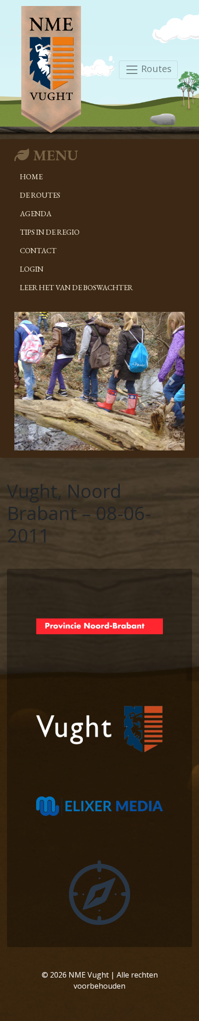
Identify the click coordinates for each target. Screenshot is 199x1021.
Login (32, 269)
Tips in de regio (50, 232)
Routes (155, 68)
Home (31, 177)
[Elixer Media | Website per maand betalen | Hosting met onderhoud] (99, 805)
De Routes (40, 195)
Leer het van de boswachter (76, 287)
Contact (38, 250)
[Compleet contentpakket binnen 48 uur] (99, 892)
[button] (27, 381)
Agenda (35, 214)
